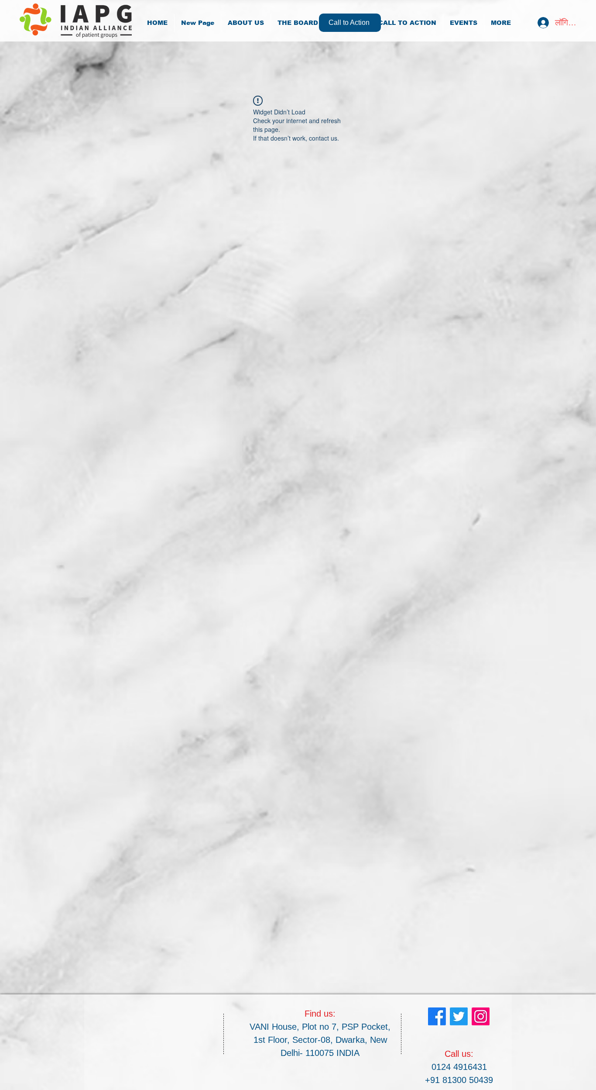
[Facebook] (437, 1016)
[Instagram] (481, 1016)
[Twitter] (459, 1016)
